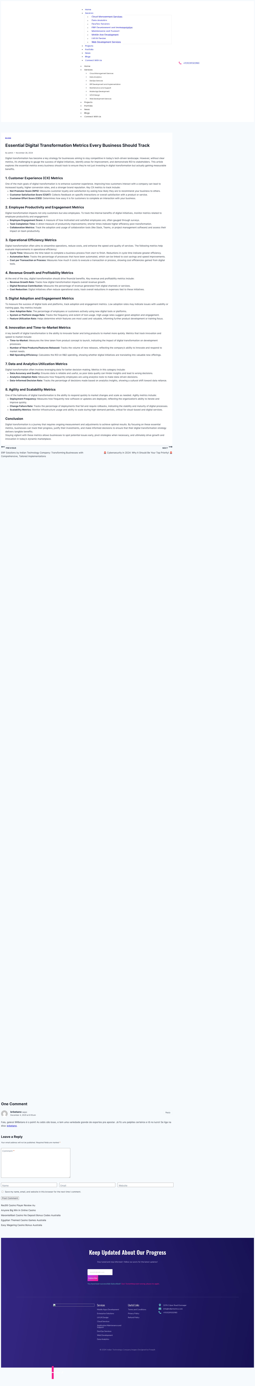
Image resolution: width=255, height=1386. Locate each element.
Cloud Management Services (107, 16)
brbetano (16, 1111)
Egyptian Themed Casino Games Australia (23, 1220)
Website (123, 1185)
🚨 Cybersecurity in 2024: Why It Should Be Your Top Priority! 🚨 (138, 450)
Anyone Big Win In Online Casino (18, 1210)
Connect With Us (93, 60)
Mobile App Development (105, 34)
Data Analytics (99, 20)
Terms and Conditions (137, 1309)
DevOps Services (101, 24)
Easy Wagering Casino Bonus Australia (21, 1225)
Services (89, 13)
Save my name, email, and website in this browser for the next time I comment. (43, 1192)
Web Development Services (106, 42)
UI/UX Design (99, 38)
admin (10, 153)
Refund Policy (133, 1317)
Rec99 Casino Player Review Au (18, 1205)
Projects (89, 45)
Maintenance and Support (105, 31)
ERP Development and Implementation (112, 27)
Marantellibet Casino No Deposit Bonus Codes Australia (31, 1215)
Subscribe (92, 1278)
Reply (167, 1112)
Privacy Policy (133, 1313)
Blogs (87, 56)
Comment (8, 1151)
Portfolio (89, 49)
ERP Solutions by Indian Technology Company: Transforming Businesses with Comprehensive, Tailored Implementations (42, 452)
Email (63, 1185)
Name (5, 1185)
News (87, 53)
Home (88, 9)
